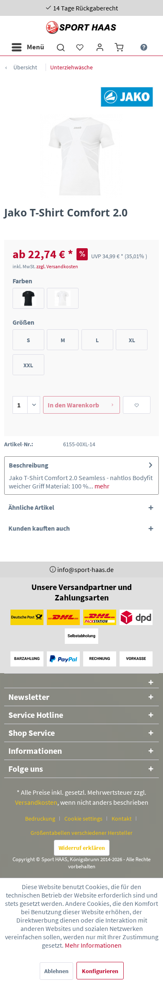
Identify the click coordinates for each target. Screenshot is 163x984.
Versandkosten (36, 802)
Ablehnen (56, 971)
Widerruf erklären (82, 848)
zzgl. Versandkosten (57, 266)
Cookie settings (83, 818)
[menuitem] (27, 47)
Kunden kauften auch (39, 528)
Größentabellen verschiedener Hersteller (81, 833)
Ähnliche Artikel (31, 507)
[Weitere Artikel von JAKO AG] (127, 96)
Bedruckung (40, 818)
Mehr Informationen (93, 945)
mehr (101, 486)
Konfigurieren (100, 971)
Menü (35, 46)
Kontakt (122, 818)
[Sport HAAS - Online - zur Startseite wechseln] (82, 27)
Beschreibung (28, 465)
